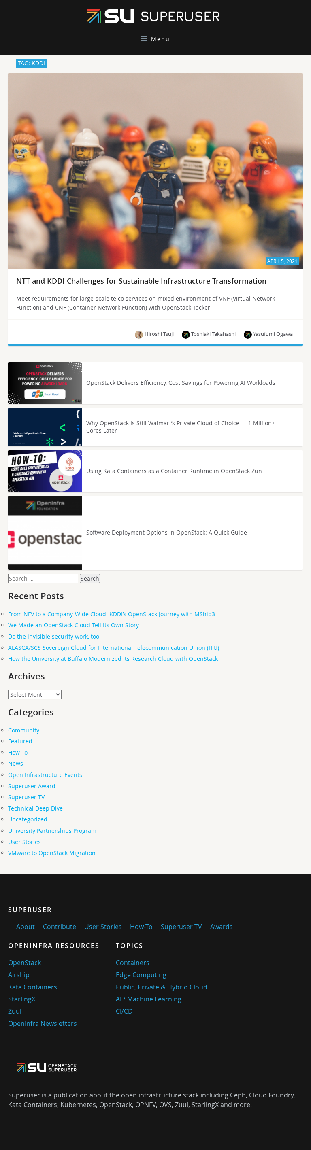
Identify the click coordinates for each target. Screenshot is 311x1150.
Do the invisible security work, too (53, 636)
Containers (132, 962)
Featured (20, 741)
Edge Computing (141, 974)
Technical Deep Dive (35, 808)
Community (23, 730)
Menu (160, 39)
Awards (221, 926)
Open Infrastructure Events (45, 775)
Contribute (59, 926)
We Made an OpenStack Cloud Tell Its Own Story (73, 625)
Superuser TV (26, 797)
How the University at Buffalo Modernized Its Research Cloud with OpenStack (113, 658)
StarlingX (21, 999)
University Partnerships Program (52, 830)
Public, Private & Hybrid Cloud (161, 986)
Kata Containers (32, 986)
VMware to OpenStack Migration (52, 853)
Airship (19, 974)
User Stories (24, 842)
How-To (18, 752)
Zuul (14, 1011)
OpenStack (24, 962)
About (25, 926)
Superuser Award (31, 786)
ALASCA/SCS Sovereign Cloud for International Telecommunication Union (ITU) (113, 647)
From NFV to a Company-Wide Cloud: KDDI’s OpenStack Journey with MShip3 (111, 614)
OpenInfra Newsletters (42, 1023)
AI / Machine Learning (148, 999)
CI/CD (124, 1011)
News (15, 763)
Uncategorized (27, 819)
